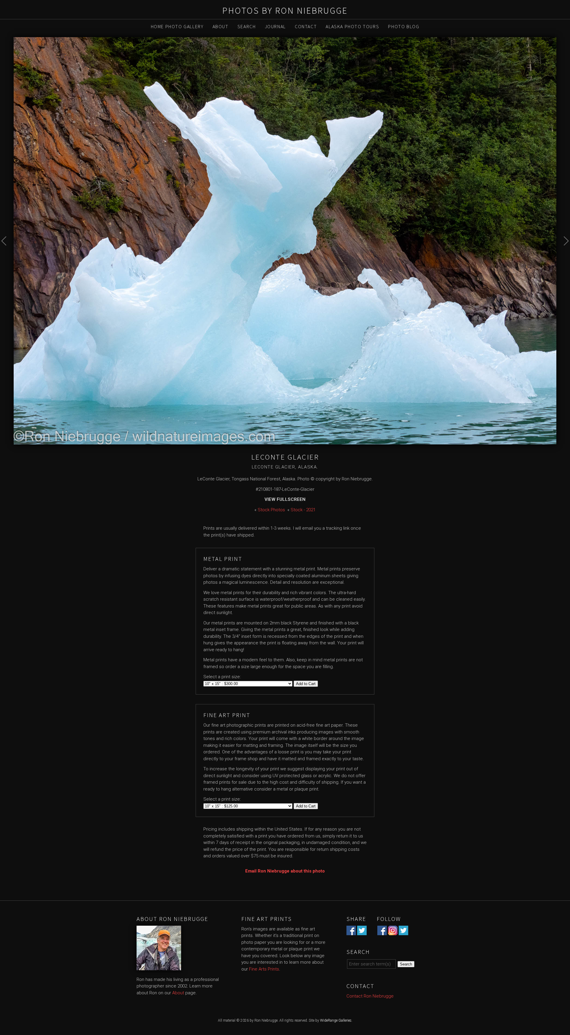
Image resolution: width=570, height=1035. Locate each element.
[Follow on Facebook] (382, 931)
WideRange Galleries (336, 1020)
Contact (306, 26)
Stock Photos (271, 509)
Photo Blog (403, 26)
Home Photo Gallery (177, 26)
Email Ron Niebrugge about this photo (285, 871)
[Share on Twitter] (362, 931)
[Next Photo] (563, 254)
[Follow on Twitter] (403, 931)
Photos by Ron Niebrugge (285, 10)
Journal (275, 26)
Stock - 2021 (303, 509)
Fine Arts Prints (264, 969)
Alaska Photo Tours (352, 26)
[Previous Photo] (7, 254)
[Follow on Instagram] (393, 931)
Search (247, 26)
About (221, 26)
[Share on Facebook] (351, 931)
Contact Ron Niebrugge (370, 996)
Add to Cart (306, 683)
